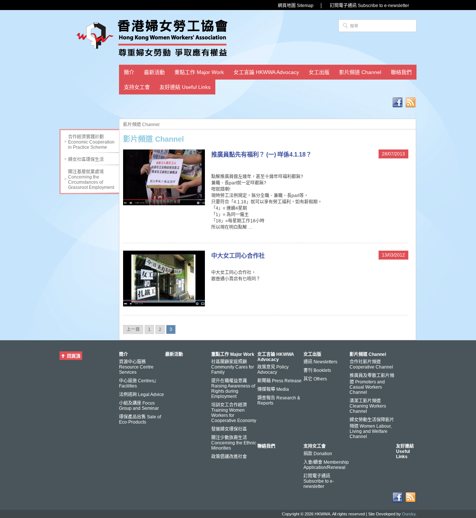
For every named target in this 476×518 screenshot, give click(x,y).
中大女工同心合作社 (238, 255)
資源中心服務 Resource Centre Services (136, 367)
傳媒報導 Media (273, 389)
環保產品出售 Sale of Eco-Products (140, 419)
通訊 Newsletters (320, 361)
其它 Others (315, 379)
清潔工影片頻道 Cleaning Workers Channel (368, 406)
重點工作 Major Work (199, 72)
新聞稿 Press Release (279, 380)
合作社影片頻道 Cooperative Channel (371, 364)
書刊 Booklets (317, 370)
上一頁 (133, 329)
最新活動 (154, 72)
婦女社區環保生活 (86, 159)
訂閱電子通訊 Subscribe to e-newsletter (369, 5)
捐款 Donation (317, 453)
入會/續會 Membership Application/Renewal (326, 465)
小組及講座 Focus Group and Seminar (139, 405)
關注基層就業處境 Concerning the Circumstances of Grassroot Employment (91, 179)
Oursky (408, 514)
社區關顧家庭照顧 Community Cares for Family (232, 367)
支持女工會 (137, 87)
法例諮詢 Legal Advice (141, 394)
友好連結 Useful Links (185, 87)
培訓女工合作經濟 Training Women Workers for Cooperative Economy (233, 412)
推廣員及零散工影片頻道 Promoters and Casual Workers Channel (372, 384)
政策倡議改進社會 (229, 456)
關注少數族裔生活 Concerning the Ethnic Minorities (233, 443)
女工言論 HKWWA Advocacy (266, 72)
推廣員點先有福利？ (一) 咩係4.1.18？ (261, 154)
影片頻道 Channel (360, 72)
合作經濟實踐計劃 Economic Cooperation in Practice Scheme (91, 142)
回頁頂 (73, 356)
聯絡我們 (401, 72)
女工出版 (319, 72)
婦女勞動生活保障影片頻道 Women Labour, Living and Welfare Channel (372, 428)
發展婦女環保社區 (229, 429)
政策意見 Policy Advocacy (273, 369)
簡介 (129, 72)
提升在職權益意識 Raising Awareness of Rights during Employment (233, 388)
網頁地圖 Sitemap (295, 5)
